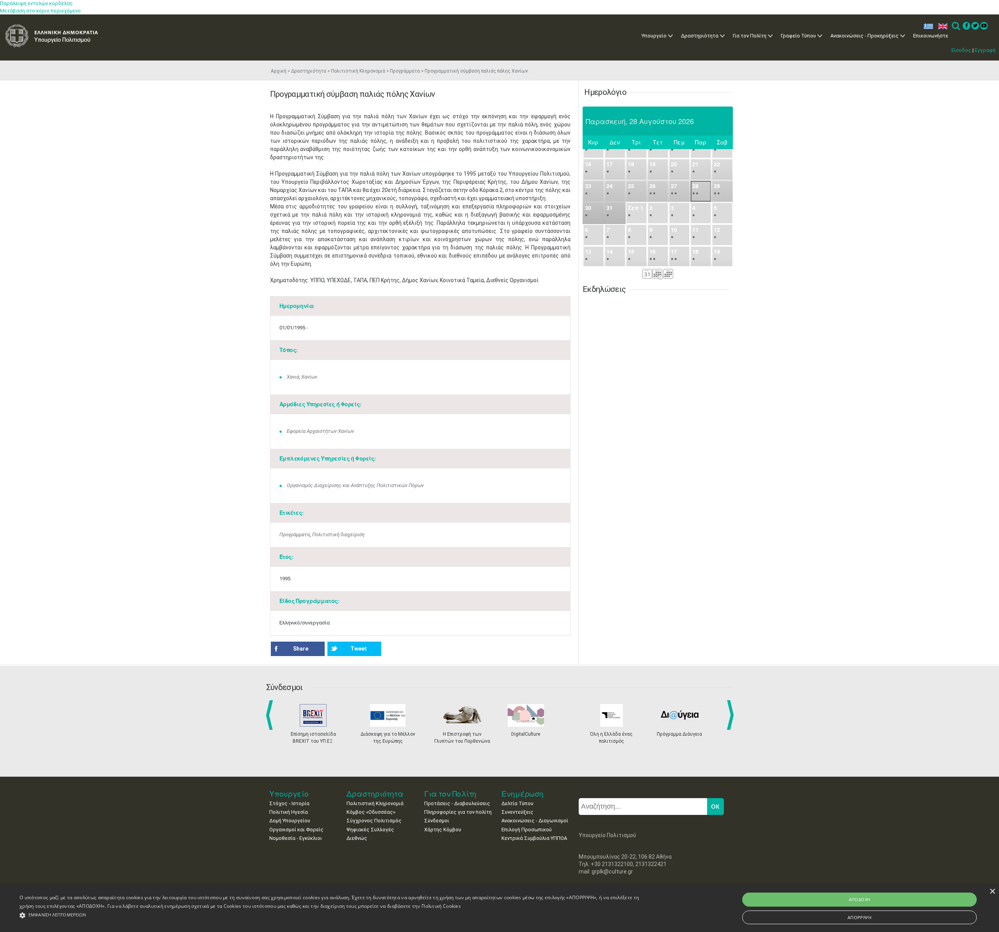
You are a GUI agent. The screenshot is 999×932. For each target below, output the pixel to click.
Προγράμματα (405, 71)
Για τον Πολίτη (749, 36)
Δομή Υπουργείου (289, 821)
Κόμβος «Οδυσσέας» (371, 812)
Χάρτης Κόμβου (442, 829)
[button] (331, 915)
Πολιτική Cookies (441, 906)
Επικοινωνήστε (930, 36)
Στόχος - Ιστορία (289, 803)
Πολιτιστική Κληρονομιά (358, 71)
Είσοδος (961, 50)
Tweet (358, 649)
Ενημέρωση (522, 793)
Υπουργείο (654, 36)
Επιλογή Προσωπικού (526, 829)
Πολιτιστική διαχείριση (338, 534)
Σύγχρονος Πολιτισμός (374, 821)
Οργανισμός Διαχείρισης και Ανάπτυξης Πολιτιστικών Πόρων (355, 485)
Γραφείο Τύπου (798, 36)
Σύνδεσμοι (436, 821)
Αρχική (278, 71)
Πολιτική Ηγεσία (288, 812)
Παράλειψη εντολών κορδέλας (36, 3)
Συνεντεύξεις (517, 812)
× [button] (992, 892)
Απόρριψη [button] (859, 917)
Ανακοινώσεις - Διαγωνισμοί (534, 821)
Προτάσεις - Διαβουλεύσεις (457, 803)
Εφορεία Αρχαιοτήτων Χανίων (320, 431)
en (941, 26)
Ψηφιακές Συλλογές (370, 829)
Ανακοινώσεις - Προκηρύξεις (864, 36)
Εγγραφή (985, 50)
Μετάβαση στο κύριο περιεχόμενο (40, 11)
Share (300, 649)
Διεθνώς (357, 838)
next (731, 715)
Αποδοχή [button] (860, 899)
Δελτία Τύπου (517, 803)
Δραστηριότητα (699, 36)
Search (955, 26)
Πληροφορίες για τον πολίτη (458, 812)
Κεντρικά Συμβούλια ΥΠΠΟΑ (534, 838)
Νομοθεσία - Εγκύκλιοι (295, 838)
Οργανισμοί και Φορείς (296, 829)
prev (271, 715)
